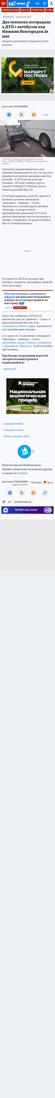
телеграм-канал (14, 430)
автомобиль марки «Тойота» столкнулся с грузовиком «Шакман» (26, 344)
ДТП (9, 502)
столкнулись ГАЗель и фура (18, 326)
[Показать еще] (46, 114)
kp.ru (50, 482)
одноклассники (13, 423)
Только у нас (38, 10)
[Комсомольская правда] (16, 3)
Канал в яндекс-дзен (17, 436)
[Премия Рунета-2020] (27, 3)
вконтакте (10, 369)
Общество (8, 308)
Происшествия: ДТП (23, 502)
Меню (3, 3)
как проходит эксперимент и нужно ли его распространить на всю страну (27, 298)
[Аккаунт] (51, 3)
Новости (25, 10)
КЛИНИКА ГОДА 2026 (10, 10)
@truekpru (21, 473)
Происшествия (8, 17)
